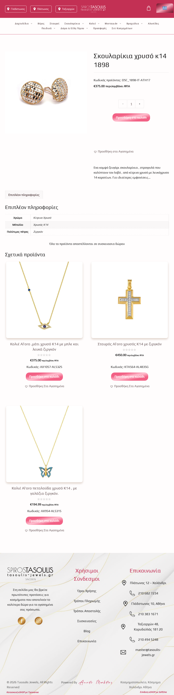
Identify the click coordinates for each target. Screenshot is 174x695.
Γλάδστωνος (18, 8)
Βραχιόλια (133, 23)
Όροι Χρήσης (86, 591)
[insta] (38, 621)
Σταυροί (55, 23)
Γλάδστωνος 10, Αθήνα (148, 603)
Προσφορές (100, 28)
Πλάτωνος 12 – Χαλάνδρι (148, 583)
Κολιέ (92, 23)
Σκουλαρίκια (72, 23)
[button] (114, 151)
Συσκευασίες (87, 621)
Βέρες (41, 23)
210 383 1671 (148, 614)
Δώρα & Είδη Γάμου (72, 28)
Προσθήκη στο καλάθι (131, 117)
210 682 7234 (148, 593)
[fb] (21, 621)
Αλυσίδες (153, 23)
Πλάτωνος (43, 8)
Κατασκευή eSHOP (15, 692)
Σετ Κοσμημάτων (122, 28)
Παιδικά (47, 28)
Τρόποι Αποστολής (87, 611)
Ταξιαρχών (68, 8)
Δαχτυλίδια (22, 23)
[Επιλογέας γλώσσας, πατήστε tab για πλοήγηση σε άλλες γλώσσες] (164, 8)
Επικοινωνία (86, 641)
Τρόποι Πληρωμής (87, 601)
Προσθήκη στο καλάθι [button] (44, 376)
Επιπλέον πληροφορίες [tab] (24, 195)
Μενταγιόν (111, 23)
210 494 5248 (148, 639)
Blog (87, 631)
